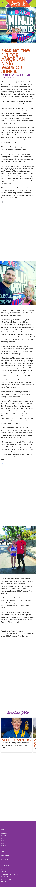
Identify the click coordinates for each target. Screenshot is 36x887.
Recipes (3, 845)
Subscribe (4, 857)
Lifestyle (4, 836)
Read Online (5, 855)
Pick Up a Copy (5, 860)
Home (3, 841)
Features (4, 833)
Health (3, 838)
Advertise (4, 869)
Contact (3, 872)
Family (3, 843)
